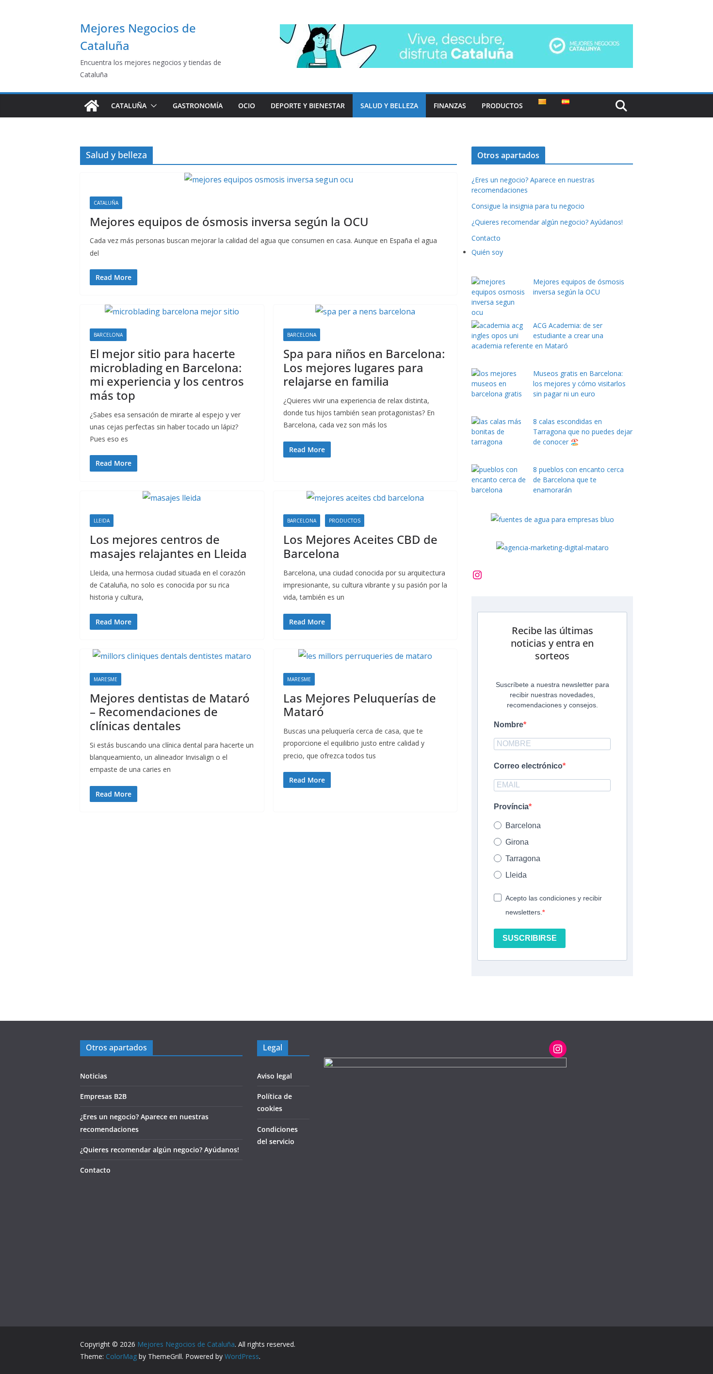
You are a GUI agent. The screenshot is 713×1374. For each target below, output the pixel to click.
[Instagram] (477, 575)
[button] (151, 106)
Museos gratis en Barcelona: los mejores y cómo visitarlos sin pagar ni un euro (579, 383)
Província (511, 806)
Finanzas (450, 105)
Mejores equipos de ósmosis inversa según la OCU (229, 221)
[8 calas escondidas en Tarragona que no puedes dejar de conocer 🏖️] (498, 431)
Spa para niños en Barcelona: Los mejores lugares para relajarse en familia (364, 367)
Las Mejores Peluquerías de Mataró (359, 705)
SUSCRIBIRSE (529, 938)
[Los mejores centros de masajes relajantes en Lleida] (172, 498)
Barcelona (108, 334)
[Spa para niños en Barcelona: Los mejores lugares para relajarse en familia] (365, 312)
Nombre (508, 724)
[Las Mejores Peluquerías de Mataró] (365, 656)
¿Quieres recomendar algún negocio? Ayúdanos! (547, 222)
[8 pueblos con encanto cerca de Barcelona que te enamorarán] (498, 479)
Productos (502, 105)
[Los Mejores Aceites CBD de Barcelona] (365, 498)
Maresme (105, 679)
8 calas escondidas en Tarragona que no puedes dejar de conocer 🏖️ (582, 431)
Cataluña (128, 105)
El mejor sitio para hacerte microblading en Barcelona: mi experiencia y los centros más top (167, 374)
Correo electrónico (528, 766)
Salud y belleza (389, 105)
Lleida (102, 520)
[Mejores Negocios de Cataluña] (91, 105)
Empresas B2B (103, 1096)
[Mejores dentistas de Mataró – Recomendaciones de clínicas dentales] (172, 656)
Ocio (246, 105)
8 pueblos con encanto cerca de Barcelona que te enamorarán (578, 479)
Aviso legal (274, 1075)
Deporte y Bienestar (308, 105)
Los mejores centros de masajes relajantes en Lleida (168, 546)
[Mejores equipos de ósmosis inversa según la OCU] (268, 180)
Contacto (486, 238)
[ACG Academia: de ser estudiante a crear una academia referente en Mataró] (498, 330)
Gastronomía (198, 105)
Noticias (93, 1075)
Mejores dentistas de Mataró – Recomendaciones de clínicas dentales (170, 712)
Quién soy (487, 252)
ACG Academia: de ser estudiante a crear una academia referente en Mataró (537, 335)
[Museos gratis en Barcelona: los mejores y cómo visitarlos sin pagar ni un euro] (498, 383)
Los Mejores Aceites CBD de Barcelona (360, 546)
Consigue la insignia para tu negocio (527, 206)
